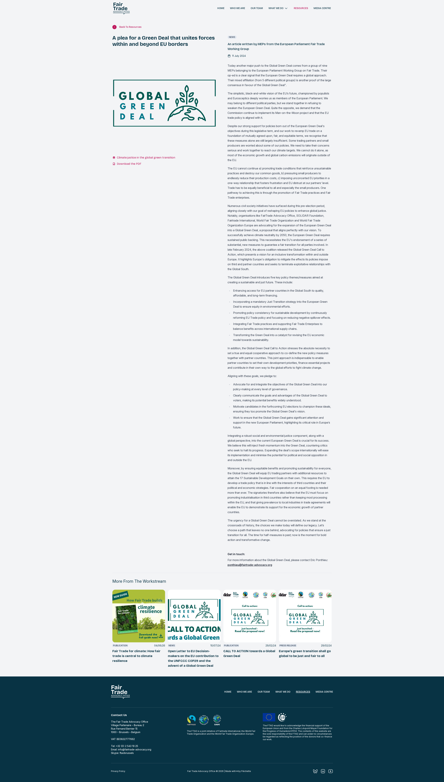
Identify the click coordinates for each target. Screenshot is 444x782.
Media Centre (324, 691)
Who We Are (244, 691)
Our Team (264, 691)
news (232, 37)
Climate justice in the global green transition (146, 157)
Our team (257, 8)
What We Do (282, 691)
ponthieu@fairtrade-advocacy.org (250, 565)
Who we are (237, 8)
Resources (301, 8)
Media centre (322, 8)
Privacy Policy (118, 771)
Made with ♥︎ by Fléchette (238, 771)
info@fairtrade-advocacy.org (134, 749)
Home (220, 8)
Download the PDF (129, 163)
